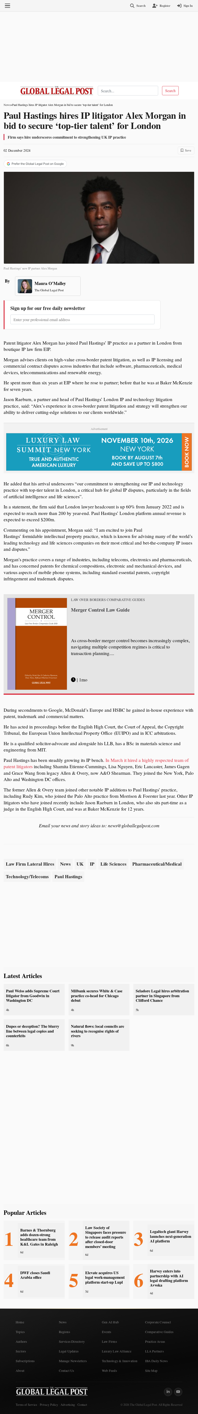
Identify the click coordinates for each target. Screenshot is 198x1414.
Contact (82, 1405)
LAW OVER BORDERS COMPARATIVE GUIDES (108, 600)
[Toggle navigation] (7, 6)
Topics (20, 1332)
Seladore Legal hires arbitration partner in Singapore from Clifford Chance (162, 995)
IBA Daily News (156, 1361)
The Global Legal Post (49, 290)
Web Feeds (109, 1370)
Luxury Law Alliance (116, 1351)
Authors (21, 1341)
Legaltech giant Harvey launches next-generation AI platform (170, 1236)
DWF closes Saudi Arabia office (35, 1275)
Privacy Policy (49, 1405)
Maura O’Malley (50, 283)
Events (106, 1332)
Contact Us (66, 1370)
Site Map (151, 1370)
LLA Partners (154, 1351)
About (20, 1370)
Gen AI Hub (110, 1322)
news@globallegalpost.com (133, 825)
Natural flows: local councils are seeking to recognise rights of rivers (97, 1031)
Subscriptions (25, 1361)
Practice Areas (155, 1341)
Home (20, 1322)
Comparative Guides (159, 1332)
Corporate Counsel (158, 1322)
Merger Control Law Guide (100, 609)
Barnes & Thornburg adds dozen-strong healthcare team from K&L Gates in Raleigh (39, 1237)
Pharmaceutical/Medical (157, 864)
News (7, 105)
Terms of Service (26, 1405)
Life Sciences (113, 864)
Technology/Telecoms (27, 876)
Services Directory (72, 1341)
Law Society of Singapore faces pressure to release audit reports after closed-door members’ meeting (105, 1237)
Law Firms (109, 1341)
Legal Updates (69, 1351)
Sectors (21, 1351)
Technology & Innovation (120, 1361)
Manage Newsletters (73, 1361)
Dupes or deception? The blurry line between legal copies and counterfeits (32, 1031)
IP (92, 864)
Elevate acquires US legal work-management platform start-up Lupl (105, 1277)
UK (80, 864)
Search (170, 90)
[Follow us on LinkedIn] (168, 1392)
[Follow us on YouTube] (178, 1392)
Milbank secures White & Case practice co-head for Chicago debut (96, 995)
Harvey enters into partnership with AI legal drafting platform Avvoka (169, 1278)
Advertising (68, 1405)
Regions (64, 1332)
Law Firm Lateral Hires (30, 864)
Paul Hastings (68, 876)
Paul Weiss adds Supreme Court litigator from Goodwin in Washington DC (32, 995)
